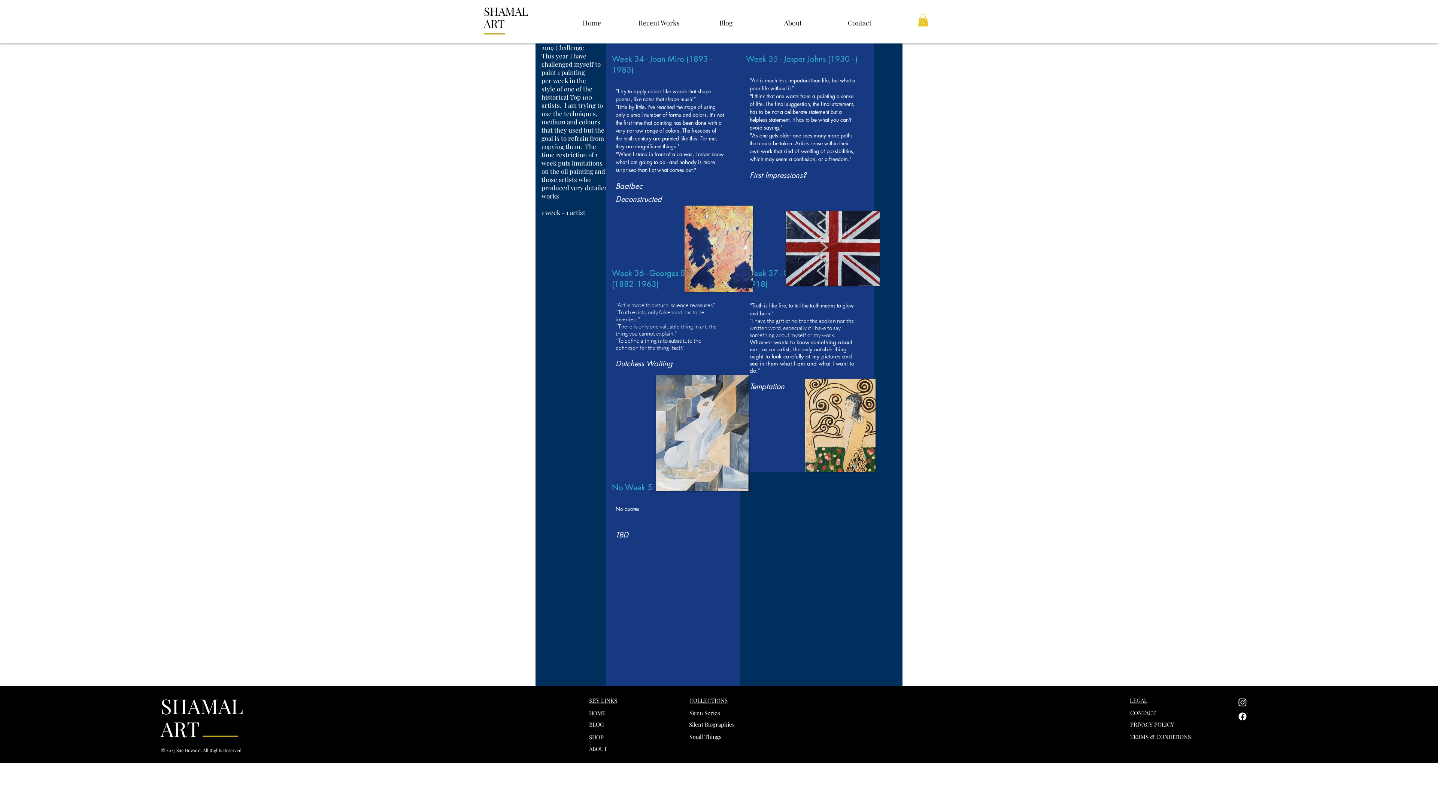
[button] (658, 19)
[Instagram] (1242, 702)
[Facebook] (1242, 716)
